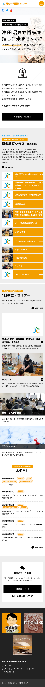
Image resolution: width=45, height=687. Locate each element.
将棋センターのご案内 (22, 117)
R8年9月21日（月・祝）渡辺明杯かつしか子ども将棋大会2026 (22, 525)
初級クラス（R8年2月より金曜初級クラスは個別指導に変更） (29, 213)
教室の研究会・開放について (28, 195)
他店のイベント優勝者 (9, 481)
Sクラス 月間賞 (7, 485)
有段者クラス (21, 249)
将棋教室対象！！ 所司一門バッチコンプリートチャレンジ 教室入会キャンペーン (22, 512)
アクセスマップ (9, 672)
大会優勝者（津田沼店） (10, 508)
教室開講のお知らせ (26, 481)
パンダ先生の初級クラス (26, 223)
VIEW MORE (9, 167)
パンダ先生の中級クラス (26, 241)
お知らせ (20, 479)
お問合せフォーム (22, 589)
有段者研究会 (21, 258)
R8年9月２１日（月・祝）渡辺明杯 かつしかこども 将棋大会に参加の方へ (22, 496)
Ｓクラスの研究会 (23, 274)
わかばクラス (8, 379)
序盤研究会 (20, 204)
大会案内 (24, 508)
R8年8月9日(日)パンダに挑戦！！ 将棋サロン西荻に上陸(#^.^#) (22, 538)
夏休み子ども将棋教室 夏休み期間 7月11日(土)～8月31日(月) (29, 185)
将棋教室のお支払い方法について (29, 176)
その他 (29, 479)
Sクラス (18, 266)
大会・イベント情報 (11, 412)
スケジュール (8, 446)
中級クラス (20, 232)
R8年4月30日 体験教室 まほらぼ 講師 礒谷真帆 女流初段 (22, 340)
